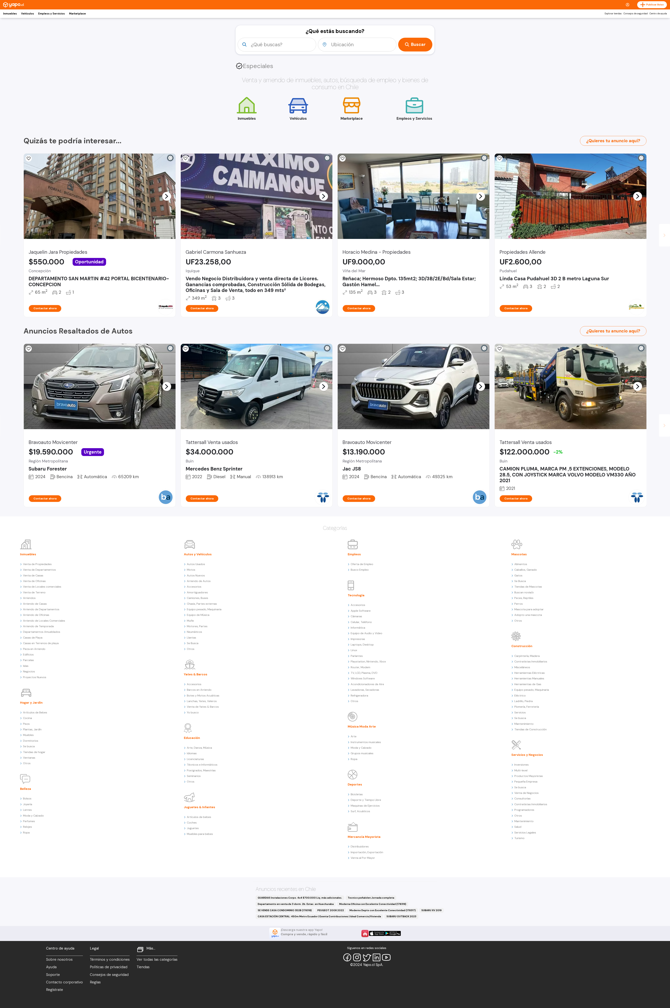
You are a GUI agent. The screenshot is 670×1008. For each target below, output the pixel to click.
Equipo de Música (198, 615)
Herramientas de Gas (527, 684)
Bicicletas (357, 794)
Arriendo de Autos (199, 581)
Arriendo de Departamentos (41, 609)
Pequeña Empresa (525, 781)
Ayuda (51, 967)
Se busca (29, 746)
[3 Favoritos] (499, 158)
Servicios (520, 712)
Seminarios (194, 776)
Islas (25, 666)
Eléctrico (520, 695)
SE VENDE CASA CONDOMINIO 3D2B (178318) (285, 910)
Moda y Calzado (33, 815)
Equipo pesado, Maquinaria (204, 609)
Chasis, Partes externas (202, 604)
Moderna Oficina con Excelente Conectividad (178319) (372, 904)
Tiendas (143, 967)
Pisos (26, 724)
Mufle (190, 620)
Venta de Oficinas (34, 581)
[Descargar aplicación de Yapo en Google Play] (393, 933)
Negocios (29, 671)
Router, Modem (360, 667)
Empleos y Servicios (51, 13)
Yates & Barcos (195, 674)
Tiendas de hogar (34, 752)
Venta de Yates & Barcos (203, 707)
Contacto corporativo (64, 982)
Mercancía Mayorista (364, 837)
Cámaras (356, 616)
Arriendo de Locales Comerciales (44, 620)
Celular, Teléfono (361, 622)
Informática (358, 627)
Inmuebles (10, 13)
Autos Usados (196, 564)
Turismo (519, 838)
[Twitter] (367, 957)
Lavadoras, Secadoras (365, 690)
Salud (517, 827)
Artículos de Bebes (35, 712)
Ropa (26, 832)
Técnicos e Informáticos (202, 764)
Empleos (354, 554)
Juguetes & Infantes (199, 807)
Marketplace (77, 13)
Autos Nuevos (196, 575)
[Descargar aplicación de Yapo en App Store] (377, 933)
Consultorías (522, 798)
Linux (354, 650)
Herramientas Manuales (529, 678)
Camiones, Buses (197, 598)
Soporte (53, 974)
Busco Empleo (360, 570)
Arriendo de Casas (35, 604)
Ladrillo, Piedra (523, 701)
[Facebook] (347, 957)
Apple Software (361, 611)
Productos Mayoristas (528, 776)
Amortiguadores (197, 592)
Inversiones (521, 764)
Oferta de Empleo (362, 564)
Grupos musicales (362, 753)
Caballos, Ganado (525, 570)
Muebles (28, 735)
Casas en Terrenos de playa (41, 643)
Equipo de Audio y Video (366, 633)
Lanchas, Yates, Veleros (202, 701)
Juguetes (193, 828)
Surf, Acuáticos (360, 811)
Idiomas (192, 753)
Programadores (524, 810)
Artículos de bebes (199, 817)
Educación (192, 738)
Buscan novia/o (524, 592)
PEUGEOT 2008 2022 (330, 910)
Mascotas (519, 554)
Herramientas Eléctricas (529, 673)
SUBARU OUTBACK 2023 (401, 916)
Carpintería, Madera (527, 656)
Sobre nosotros (59, 959)
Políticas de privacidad (108, 967)
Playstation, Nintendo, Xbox (368, 661)
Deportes (355, 784)
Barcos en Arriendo (199, 690)
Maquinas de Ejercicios (365, 805)
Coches (192, 822)
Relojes (27, 827)
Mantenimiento (524, 724)
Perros (518, 604)
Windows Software (363, 678)
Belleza (25, 789)
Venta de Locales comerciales (42, 586)
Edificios (28, 654)
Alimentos (520, 564)
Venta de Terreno (34, 592)
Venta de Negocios (526, 793)
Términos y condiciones (110, 959)
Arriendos (29, 598)
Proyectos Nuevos (34, 677)
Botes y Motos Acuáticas (203, 695)
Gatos (518, 575)
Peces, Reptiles (523, 598)
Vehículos (27, 13)
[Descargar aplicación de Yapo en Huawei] (365, 933)
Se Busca (192, 643)
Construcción (521, 646)
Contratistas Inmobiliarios (530, 661)
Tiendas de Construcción (530, 729)
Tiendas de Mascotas (528, 586)
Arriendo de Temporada (38, 626)
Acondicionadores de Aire (367, 684)
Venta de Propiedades (37, 564)
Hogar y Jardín (31, 703)
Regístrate (54, 989)
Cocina (27, 718)
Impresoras (358, 639)
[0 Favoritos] (186, 158)
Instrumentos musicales (366, 742)
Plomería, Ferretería (526, 707)
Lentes (27, 810)
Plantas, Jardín (32, 729)
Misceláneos (522, 667)
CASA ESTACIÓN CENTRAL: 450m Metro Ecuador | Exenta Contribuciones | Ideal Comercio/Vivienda (319, 916)
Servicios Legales (525, 832)
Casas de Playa (32, 637)
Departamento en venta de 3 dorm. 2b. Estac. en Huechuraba (296, 904)
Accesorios (194, 586)
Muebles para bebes (200, 834)
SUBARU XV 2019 (431, 910)
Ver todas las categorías (157, 959)
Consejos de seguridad (635, 13)
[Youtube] (386, 957)
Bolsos (27, 798)
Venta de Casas (33, 575)
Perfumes (29, 821)
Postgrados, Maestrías (201, 770)
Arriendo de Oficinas (36, 615)
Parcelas (28, 660)
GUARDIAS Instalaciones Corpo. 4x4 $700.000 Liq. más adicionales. (300, 897)
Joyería (27, 804)
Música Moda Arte (362, 726)
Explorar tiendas (613, 13)
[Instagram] (357, 957)
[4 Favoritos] (186, 349)
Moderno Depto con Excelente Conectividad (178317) (382, 910)
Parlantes (357, 656)
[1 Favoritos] (499, 349)
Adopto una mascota (528, 615)
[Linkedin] (376, 957)
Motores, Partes (197, 626)
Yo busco (193, 712)
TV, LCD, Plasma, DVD (364, 673)
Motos (191, 570)
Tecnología (356, 595)
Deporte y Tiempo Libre (366, 800)
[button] (166, 196)
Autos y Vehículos (198, 554)
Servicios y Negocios (527, 755)
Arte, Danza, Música (199, 748)
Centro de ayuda (658, 13)
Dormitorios (30, 741)
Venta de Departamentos (39, 570)
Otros (27, 763)
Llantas (191, 637)
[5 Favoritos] (28, 158)
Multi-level (520, 770)
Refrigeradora (359, 695)
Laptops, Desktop (362, 644)
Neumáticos (194, 632)
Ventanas (29, 757)
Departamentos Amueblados (41, 632)
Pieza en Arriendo (34, 649)
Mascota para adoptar (529, 609)
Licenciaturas (195, 759)
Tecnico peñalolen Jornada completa (371, 897)
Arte (353, 736)
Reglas (95, 982)
